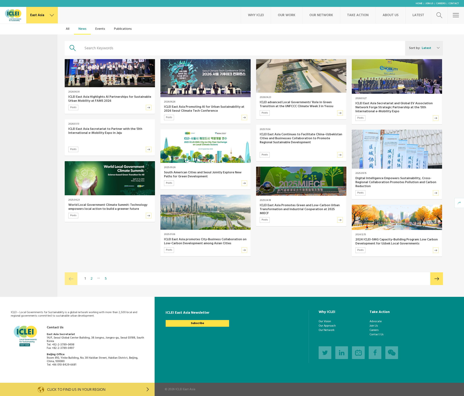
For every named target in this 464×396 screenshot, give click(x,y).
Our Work (286, 15)
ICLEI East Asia (185, 389)
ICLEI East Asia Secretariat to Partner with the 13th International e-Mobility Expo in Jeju (105, 131)
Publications (123, 29)
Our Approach (327, 325)
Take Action (358, 15)
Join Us (429, 3)
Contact (453, 3)
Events (100, 29)
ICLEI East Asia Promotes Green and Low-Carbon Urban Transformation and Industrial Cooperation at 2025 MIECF (300, 209)
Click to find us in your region (76, 390)
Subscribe (197, 323)
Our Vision (325, 321)
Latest (418, 15)
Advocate (376, 321)
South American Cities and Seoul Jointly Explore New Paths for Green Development (202, 174)
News (82, 29)
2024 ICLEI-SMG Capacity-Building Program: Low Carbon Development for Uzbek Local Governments (396, 241)
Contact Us (377, 334)
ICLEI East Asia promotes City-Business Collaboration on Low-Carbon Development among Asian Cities (205, 241)
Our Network (321, 15)
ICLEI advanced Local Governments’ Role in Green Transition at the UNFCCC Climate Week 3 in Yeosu (296, 104)
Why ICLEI (256, 15)
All (67, 29)
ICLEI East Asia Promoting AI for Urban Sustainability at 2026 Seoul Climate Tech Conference (204, 109)
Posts (73, 107)
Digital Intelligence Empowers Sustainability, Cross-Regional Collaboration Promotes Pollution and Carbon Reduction (395, 182)
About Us (391, 15)
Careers (441, 3)
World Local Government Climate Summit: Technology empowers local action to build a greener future (107, 207)
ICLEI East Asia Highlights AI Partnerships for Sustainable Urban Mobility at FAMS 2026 (109, 99)
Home (419, 3)
